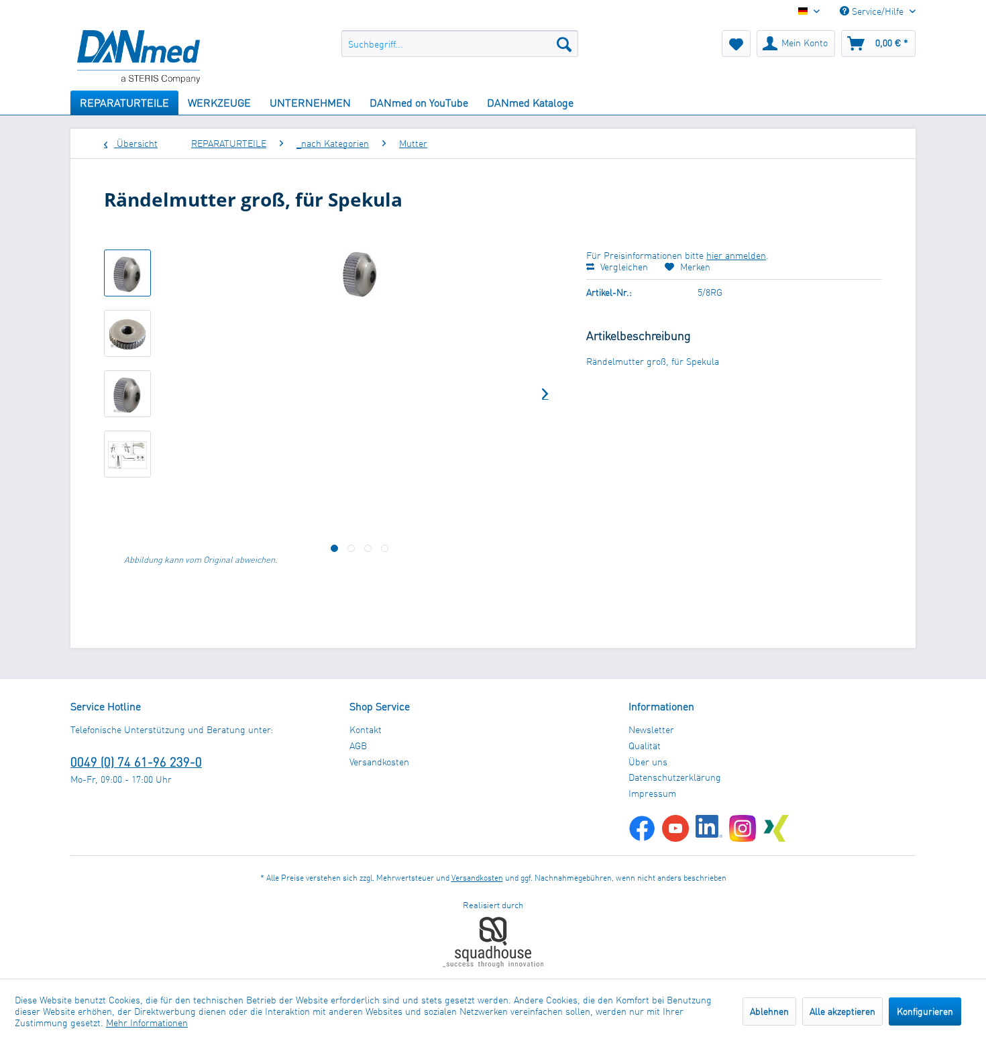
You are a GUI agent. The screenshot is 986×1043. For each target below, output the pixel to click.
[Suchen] (564, 43)
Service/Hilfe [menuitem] (877, 11)
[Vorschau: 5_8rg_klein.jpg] (127, 273)
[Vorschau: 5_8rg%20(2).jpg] (127, 393)
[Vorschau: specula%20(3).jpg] (127, 454)
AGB (358, 745)
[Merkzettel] (736, 43)
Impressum (652, 793)
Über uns (647, 761)
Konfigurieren (925, 1011)
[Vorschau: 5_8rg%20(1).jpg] (127, 333)
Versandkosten (379, 761)
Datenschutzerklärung (674, 777)
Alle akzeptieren (842, 1011)
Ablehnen (769, 1011)
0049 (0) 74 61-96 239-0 (136, 761)
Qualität (644, 745)
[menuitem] (459, 43)
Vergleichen (623, 266)
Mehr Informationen (147, 1022)
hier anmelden (736, 255)
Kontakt (365, 729)
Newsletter (651, 729)
